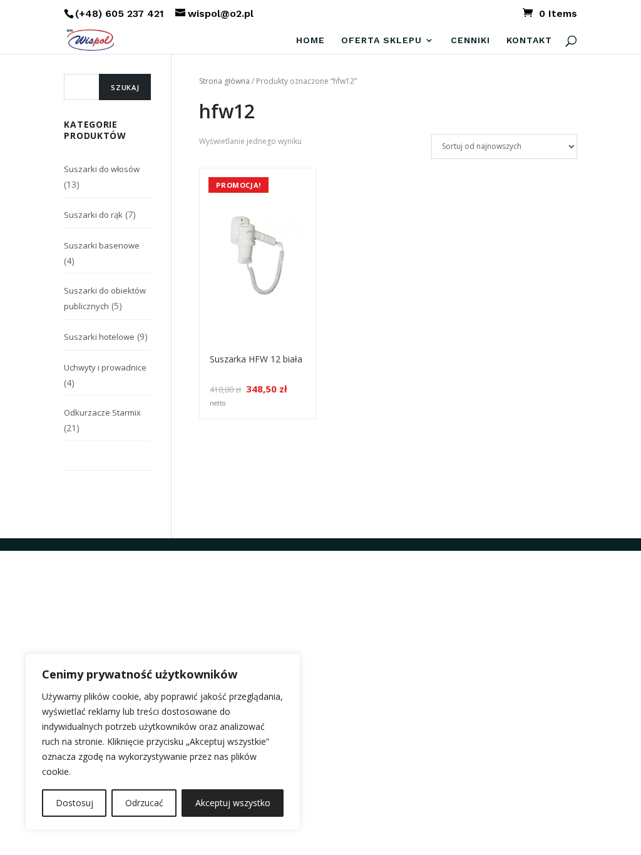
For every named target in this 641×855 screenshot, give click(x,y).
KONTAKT (529, 40)
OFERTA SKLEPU (381, 40)
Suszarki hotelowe (99, 336)
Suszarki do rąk (93, 214)
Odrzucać (144, 803)
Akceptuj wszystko (232, 803)
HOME (310, 40)
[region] (162, 741)
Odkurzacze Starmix (102, 412)
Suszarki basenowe (102, 245)
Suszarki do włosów (102, 169)
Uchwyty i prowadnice (105, 367)
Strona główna (224, 81)
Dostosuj (74, 803)
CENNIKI (470, 40)
